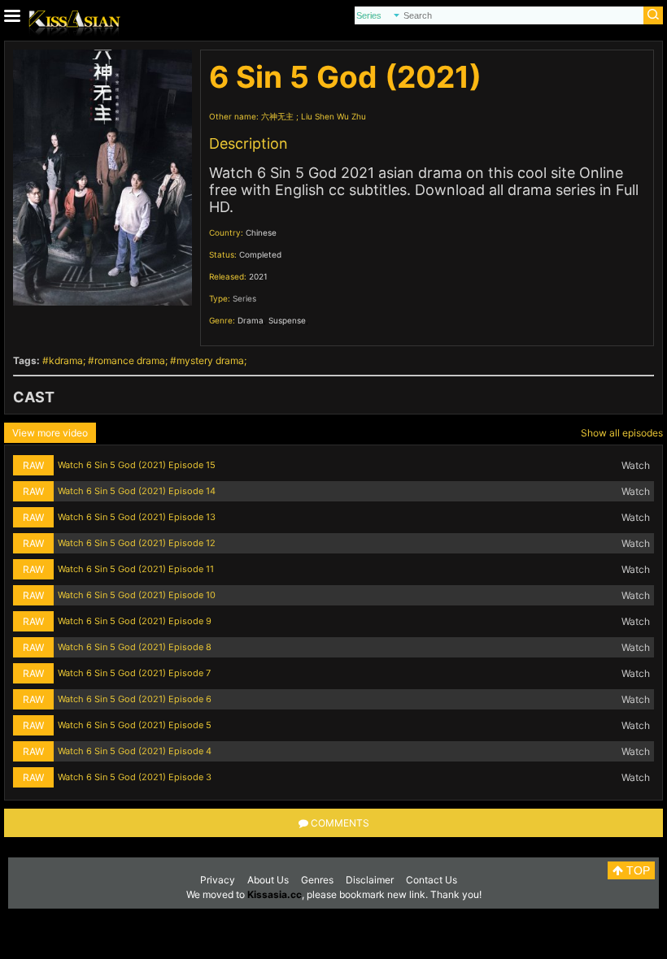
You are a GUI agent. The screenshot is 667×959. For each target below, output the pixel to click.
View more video (50, 433)
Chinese (261, 232)
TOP (636, 870)
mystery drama (210, 360)
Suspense (287, 320)
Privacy (217, 880)
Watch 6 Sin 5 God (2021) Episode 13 (137, 517)
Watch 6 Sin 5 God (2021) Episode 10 (137, 595)
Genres (317, 880)
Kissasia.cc (274, 894)
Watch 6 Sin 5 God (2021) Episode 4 (134, 751)
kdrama (66, 360)
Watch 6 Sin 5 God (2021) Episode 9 (134, 621)
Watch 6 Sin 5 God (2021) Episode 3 (134, 777)
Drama (251, 320)
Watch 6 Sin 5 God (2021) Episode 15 (137, 465)
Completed (260, 254)
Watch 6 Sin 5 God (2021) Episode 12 (137, 543)
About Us (268, 880)
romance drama (129, 360)
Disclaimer (370, 880)
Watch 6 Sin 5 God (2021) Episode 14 (137, 491)
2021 (258, 276)
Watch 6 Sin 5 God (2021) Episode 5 (134, 725)
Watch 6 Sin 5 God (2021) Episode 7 (134, 673)
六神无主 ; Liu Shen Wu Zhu (313, 116)
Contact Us (431, 880)
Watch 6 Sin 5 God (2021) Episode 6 (134, 699)
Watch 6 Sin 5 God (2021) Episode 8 (134, 647)
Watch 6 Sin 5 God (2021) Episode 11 (136, 569)
